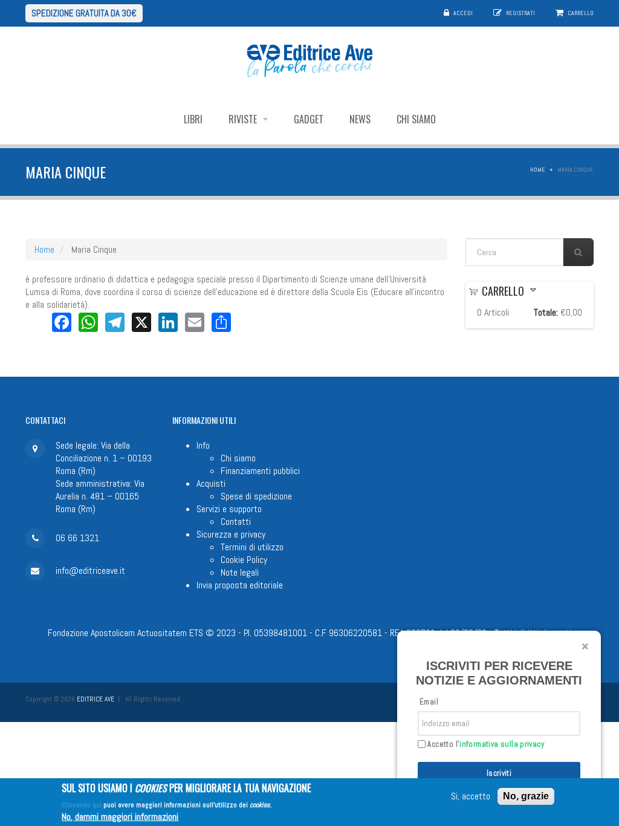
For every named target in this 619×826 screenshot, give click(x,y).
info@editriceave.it (90, 570)
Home (537, 170)
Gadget (308, 119)
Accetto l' (485, 744)
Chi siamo (416, 119)
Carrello (581, 13)
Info (203, 445)
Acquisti (210, 483)
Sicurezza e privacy (230, 534)
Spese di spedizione (256, 496)
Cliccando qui (82, 805)
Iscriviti (499, 773)
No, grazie (526, 796)
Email (429, 702)
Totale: (546, 312)
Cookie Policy (244, 559)
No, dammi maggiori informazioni (120, 816)
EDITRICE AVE (95, 699)
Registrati (520, 13)
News (360, 119)
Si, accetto (470, 796)
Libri (193, 119)
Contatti (236, 521)
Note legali (240, 572)
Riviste (243, 119)
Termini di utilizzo (252, 547)
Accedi (463, 13)
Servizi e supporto (229, 508)
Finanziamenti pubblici (260, 470)
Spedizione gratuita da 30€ (84, 13)
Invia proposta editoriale (239, 585)
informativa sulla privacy (501, 744)
